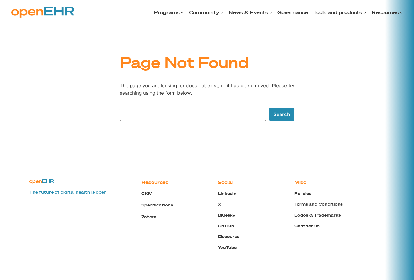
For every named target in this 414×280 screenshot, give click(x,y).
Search (281, 114)
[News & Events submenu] (270, 12)
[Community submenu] (221, 12)
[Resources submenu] (401, 12)
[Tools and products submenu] (364, 12)
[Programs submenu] (182, 12)
